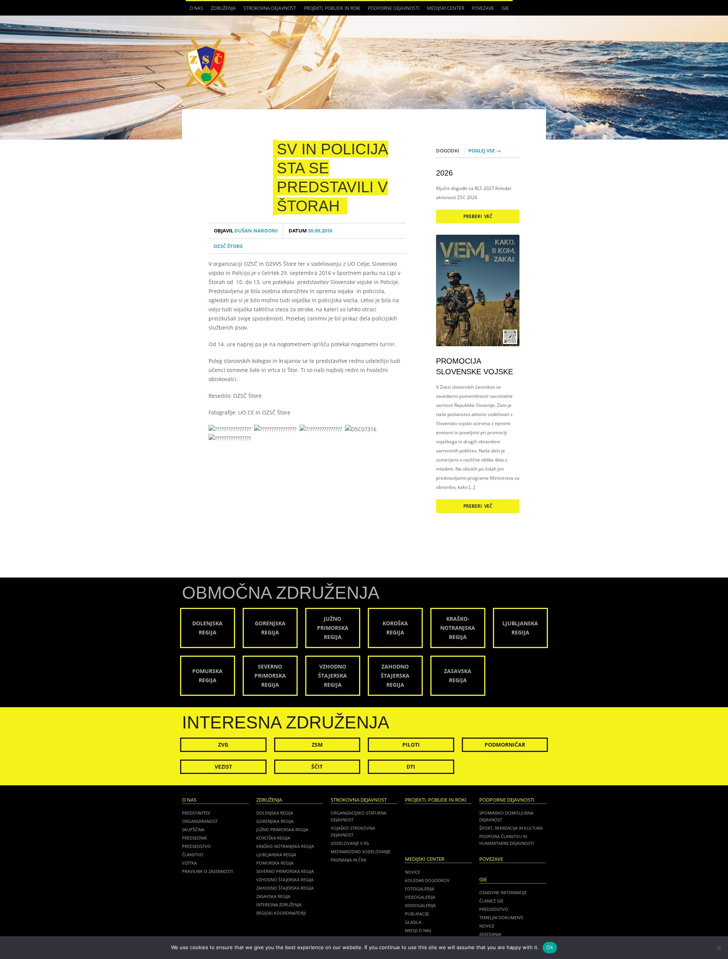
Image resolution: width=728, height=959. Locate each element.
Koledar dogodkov (427, 880)
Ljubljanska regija (276, 854)
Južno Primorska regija (282, 829)
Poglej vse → (484, 150)
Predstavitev (196, 813)
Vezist (223, 766)
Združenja (221, 10)
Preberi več (478, 216)
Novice (412, 872)
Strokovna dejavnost (268, 10)
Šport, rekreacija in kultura (511, 828)
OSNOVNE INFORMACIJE (503, 892)
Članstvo (192, 854)
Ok (549, 947)
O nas (194, 10)
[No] (718, 947)
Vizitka (189, 863)
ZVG (223, 744)
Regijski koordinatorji (281, 913)
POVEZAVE (483, 8)
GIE (503, 10)
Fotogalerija (419, 889)
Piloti (411, 744)
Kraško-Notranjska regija (285, 846)
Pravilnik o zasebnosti (207, 871)
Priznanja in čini (348, 860)
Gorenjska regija (274, 821)
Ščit (317, 766)
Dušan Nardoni (246, 231)
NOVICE (486, 926)
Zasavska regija (273, 896)
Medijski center (443, 10)
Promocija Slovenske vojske (474, 366)
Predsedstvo (196, 846)
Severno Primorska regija (285, 871)
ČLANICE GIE (491, 901)
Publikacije (417, 914)
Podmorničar (505, 744)
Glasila (413, 922)
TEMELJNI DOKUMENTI (501, 917)
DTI (410, 766)
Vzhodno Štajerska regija (285, 879)
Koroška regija (273, 838)
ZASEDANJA (490, 934)
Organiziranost (200, 821)
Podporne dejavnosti (391, 10)
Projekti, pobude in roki (332, 8)
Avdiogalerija (420, 905)
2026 (444, 173)
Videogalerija (420, 897)
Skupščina (193, 829)
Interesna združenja (278, 904)
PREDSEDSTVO (493, 909)
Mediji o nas (418, 930)
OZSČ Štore (228, 246)
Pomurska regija (274, 863)
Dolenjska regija (274, 813)
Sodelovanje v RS (350, 843)
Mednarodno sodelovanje (361, 851)
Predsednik (194, 838)
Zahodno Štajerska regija (285, 888)
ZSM (317, 744)
